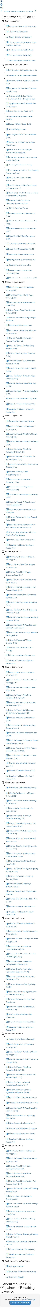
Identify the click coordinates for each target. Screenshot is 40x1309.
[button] (1, 2)
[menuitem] (1, 5)
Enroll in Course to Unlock (20, 1303)
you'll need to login (29, 1300)
